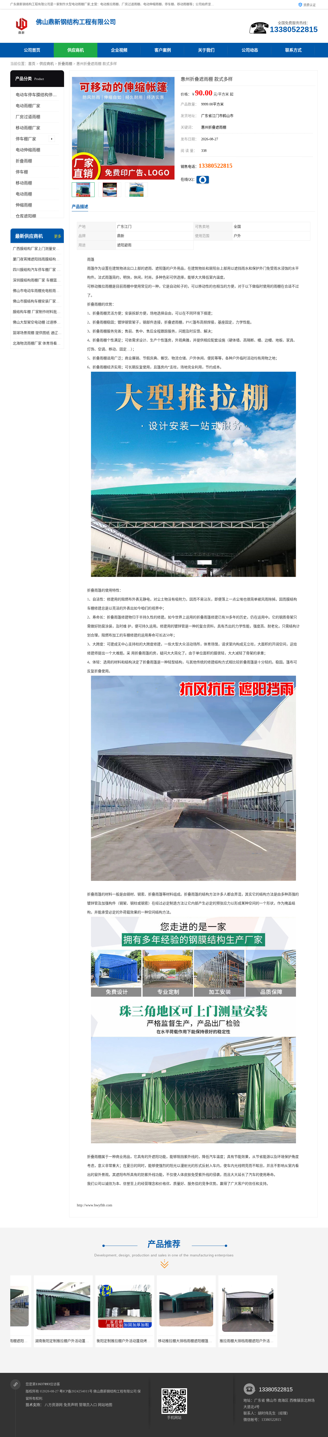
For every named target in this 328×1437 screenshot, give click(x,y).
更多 (57, 236)
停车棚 (22, 172)
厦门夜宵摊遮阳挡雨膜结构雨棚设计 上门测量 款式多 (37, 259)
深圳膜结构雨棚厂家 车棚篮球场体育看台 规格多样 (37, 280)
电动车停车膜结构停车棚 (38, 95)
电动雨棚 (24, 194)
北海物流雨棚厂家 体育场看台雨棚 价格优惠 (37, 343)
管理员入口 (88, 1405)
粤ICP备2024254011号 (76, 1391)
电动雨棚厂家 (28, 106)
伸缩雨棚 (24, 205)
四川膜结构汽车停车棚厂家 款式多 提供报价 (37, 270)
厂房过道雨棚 (28, 117)
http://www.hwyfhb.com (94, 1205)
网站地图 (105, 1405)
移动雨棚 (24, 183)
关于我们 (206, 50)
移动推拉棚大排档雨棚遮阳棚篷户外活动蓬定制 (110, 1341)
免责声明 (71, 1405)
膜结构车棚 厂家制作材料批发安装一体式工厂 (37, 312)
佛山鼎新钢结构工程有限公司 (115, 1391)
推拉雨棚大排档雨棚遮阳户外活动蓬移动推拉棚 (172, 1341)
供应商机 (75, 50)
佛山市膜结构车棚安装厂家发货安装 (37, 301)
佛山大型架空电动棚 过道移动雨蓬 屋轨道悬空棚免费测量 (37, 322)
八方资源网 (54, 1405)
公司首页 (32, 50)
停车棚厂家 (26, 139)
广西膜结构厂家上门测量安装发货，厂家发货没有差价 (37, 249)
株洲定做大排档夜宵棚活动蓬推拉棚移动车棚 (232, 1341)
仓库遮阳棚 (26, 216)
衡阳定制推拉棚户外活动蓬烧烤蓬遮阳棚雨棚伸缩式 (53, 1341)
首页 (31, 64)
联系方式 (293, 50)
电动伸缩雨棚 (28, 150)
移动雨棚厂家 (28, 128)
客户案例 (163, 50)
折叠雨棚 (65, 64)
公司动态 (250, 50)
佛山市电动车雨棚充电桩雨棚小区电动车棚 (37, 291)
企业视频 (119, 50)
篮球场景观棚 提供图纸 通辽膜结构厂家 (37, 333)
